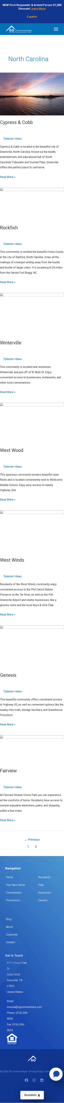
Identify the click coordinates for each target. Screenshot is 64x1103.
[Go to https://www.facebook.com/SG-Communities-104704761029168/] (26, 1080)
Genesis (8, 675)
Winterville (10, 343)
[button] (32, 1095)
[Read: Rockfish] (32, 204)
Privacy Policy (36, 1071)
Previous (32, 839)
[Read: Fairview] (32, 749)
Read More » (7, 177)
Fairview (8, 771)
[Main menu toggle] (56, 29)
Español (32, 16)
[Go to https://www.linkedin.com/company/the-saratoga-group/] (42, 1080)
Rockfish (9, 227)
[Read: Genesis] (32, 646)
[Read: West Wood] (32, 423)
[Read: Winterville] (32, 314)
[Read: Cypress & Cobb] (32, 93)
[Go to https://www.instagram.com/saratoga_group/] (34, 1080)
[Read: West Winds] (32, 531)
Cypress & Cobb (16, 122)
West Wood (11, 450)
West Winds (12, 560)
